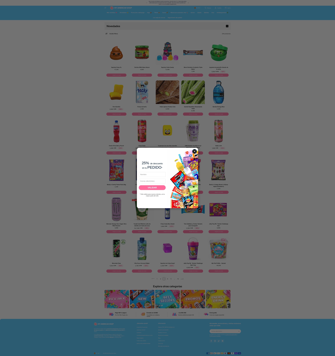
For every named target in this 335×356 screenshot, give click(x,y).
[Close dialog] (194, 151)
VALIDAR (152, 187)
